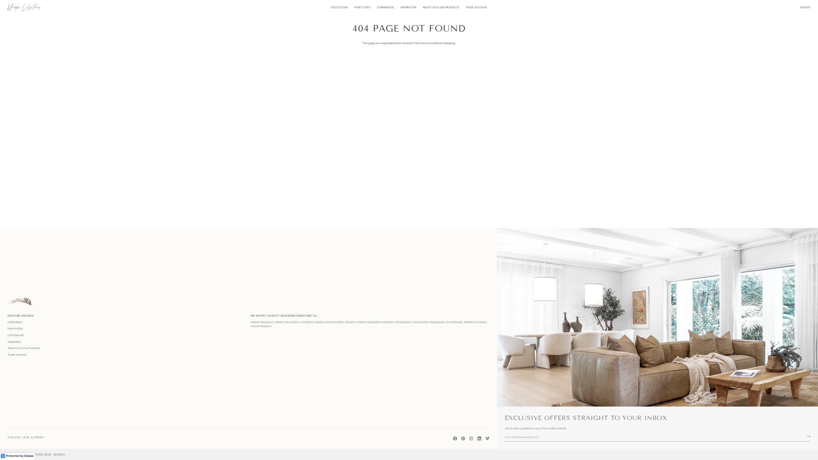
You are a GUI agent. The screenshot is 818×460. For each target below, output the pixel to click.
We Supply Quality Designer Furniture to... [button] (285, 316)
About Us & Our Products (24, 348)
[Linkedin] (479, 438)
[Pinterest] (463, 438)
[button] (339, 7)
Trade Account (17, 354)
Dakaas (29, 455)
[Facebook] (455, 438)
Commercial (16, 335)
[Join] (806, 436)
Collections (15, 322)
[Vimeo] (487, 438)
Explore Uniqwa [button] (21, 316)
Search (59, 455)
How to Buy (15, 328)
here (424, 43)
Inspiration (14, 341)
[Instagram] (471, 438)
